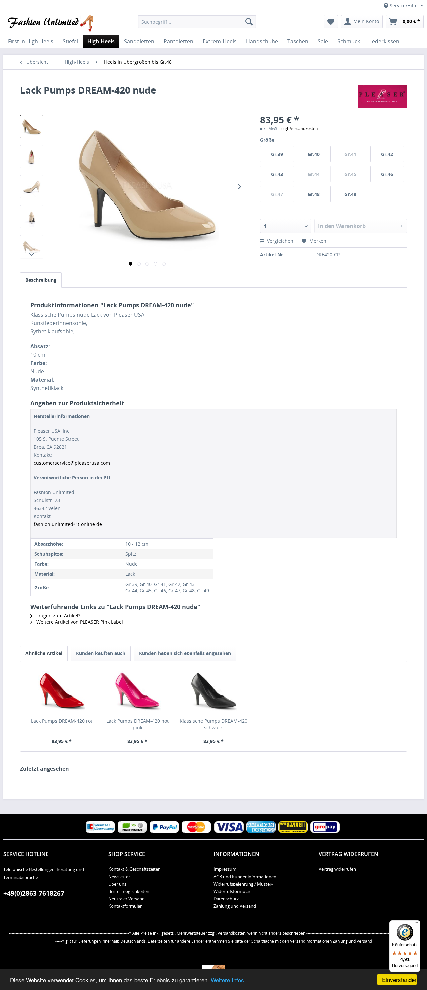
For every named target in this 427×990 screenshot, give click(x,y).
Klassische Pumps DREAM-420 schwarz (213, 724)
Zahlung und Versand (235, 906)
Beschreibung (40, 280)
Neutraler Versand (126, 899)
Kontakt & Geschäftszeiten (134, 869)
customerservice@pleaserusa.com (72, 463)
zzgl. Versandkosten (299, 128)
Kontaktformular (125, 906)
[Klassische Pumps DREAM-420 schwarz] (213, 691)
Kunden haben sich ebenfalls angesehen (185, 653)
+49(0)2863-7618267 (33, 893)
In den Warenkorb (342, 226)
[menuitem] (197, 21)
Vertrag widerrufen (337, 869)
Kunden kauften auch (100, 653)
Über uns (117, 884)
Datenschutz (226, 899)
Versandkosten (231, 933)
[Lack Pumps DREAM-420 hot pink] (137, 691)
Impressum (225, 869)
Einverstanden (399, 979)
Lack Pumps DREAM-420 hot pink (137, 724)
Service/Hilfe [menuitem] (403, 5)
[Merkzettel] (331, 21)
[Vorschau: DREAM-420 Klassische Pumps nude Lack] (31, 126)
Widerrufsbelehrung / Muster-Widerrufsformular (243, 887)
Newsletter (119, 877)
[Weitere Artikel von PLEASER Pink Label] (382, 96)
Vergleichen (279, 241)
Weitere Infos (227, 980)
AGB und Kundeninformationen (245, 877)
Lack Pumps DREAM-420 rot (61, 721)
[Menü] (416, 924)
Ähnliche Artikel (43, 653)
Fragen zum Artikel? (57, 615)
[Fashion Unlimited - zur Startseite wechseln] (50, 23)
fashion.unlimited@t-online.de (68, 524)
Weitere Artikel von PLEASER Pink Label (79, 622)
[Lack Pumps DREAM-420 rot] (61, 691)
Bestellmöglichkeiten (128, 891)
